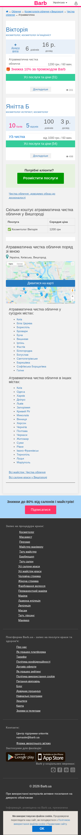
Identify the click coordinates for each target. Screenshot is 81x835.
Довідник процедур (28, 691)
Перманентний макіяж (32, 590)
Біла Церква (24, 323)
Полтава (22, 431)
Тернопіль (23, 454)
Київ (19, 319)
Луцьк (20, 458)
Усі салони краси (29, 566)
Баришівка (23, 362)
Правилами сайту (57, 824)
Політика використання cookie (35, 676)
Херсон (21, 423)
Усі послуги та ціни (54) (40, 143)
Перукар (24, 541)
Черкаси (22, 434)
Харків (21, 395)
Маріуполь (23, 462)
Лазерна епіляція (29, 600)
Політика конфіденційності (33, 661)
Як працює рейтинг (28, 671)
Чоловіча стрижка (29, 576)
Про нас (21, 646)
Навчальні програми (29, 696)
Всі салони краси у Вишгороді (28, 477)
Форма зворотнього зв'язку (33, 743)
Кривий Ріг (23, 411)
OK (42, 828)
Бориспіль (23, 327)
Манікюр (23, 620)
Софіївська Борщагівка (31, 366)
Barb (40, 3)
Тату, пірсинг (26, 615)
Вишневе (22, 339)
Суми (20, 442)
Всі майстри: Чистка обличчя (27, 472)
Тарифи (21, 656)
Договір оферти (26, 666)
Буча (20, 335)
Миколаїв (23, 415)
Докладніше (40, 89)
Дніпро (21, 399)
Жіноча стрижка (28, 581)
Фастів (21, 346)
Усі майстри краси (29, 571)
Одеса (21, 391)
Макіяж (22, 595)
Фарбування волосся (31, 585)
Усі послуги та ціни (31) (40, 77)
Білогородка (24, 350)
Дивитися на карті (41, 283)
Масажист (25, 536)
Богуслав (22, 354)
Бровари (22, 331)
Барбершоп (26, 556)
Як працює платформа (31, 651)
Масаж (22, 610)
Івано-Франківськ (28, 450)
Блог (19, 686)
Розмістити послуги (40, 178)
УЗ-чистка (17, 137)
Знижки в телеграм (28, 710)
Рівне (20, 446)
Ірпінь (20, 342)
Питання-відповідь (28, 681)
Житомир (23, 438)
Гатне (20, 370)
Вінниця (22, 419)
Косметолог (26, 532)
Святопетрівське (27, 358)
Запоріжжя (23, 407)
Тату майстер (28, 551)
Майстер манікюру (31, 546)
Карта (20, 705)
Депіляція (24, 605)
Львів (20, 403)
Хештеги (21, 700)
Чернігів (22, 427)
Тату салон (26, 561)
